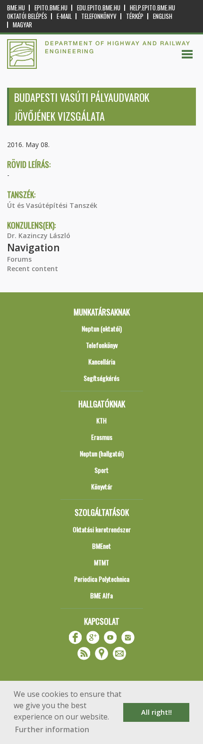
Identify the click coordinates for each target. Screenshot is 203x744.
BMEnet (101, 546)
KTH (101, 420)
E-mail (64, 16)
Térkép (135, 16)
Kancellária (101, 361)
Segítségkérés (101, 378)
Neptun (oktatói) (102, 328)
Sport (101, 470)
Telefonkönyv (99, 16)
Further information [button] (52, 729)
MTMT (101, 562)
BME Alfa (101, 595)
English (162, 16)
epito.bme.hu (51, 8)
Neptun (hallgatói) (102, 453)
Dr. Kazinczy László (38, 235)
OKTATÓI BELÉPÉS (27, 16)
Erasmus (101, 437)
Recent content (32, 268)
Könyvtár (101, 486)
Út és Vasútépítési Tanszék (52, 205)
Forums (19, 259)
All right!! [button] (156, 712)
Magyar (22, 25)
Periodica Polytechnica (101, 579)
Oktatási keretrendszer (102, 529)
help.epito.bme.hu (152, 8)
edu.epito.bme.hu (98, 8)
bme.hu (16, 8)
